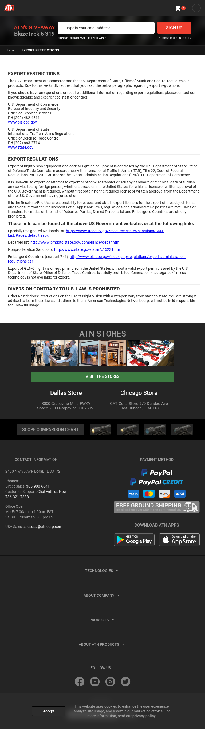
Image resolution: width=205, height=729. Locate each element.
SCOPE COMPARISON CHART (50, 429)
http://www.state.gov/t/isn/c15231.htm (87, 249)
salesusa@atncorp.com (42, 527)
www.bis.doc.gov (22, 122)
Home (9, 50)
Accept (48, 711)
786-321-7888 (17, 497)
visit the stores (102, 376)
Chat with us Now (52, 491)
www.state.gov (20, 147)
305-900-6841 (38, 486)
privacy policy (144, 716)
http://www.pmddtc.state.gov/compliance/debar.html (75, 242)
